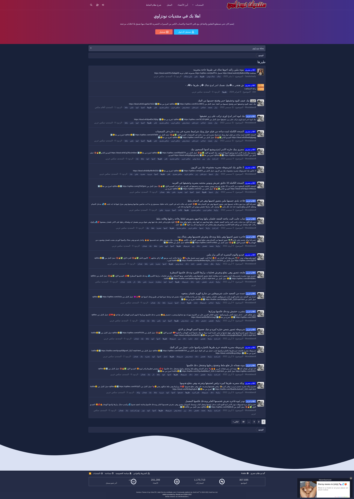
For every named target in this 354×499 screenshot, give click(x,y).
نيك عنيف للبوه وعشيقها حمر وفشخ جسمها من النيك (226, 100)
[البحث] (91, 5)
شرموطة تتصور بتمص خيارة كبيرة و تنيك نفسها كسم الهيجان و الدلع (216, 329)
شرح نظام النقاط (153, 5)
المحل (169, 5)
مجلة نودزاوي (258, 48)
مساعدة (108, 473)
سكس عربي (159, 76)
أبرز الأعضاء (183, 5)
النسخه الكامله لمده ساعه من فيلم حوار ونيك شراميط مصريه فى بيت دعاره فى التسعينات (205, 131)
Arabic (244, 473)
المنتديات (199, 5)
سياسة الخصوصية (122, 473)
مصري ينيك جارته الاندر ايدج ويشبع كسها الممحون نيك (223, 149)
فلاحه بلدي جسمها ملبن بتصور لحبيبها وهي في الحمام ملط (221, 200)
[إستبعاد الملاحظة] (91, 48)
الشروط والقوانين (140, 473)
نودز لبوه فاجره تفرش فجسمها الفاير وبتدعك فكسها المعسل (220, 401)
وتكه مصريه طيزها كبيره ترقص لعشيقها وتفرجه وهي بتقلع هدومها (217, 383)
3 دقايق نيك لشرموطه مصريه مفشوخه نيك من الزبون (223, 167)
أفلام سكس (100, 107)
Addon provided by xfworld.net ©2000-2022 (177, 494)
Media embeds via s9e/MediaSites (176, 496)
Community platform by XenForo (197, 492)
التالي (236, 422)
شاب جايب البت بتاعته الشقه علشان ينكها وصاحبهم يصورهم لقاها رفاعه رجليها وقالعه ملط (205, 218)
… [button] (249, 422)
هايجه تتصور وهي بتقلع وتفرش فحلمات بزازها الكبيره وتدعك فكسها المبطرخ (212, 272)
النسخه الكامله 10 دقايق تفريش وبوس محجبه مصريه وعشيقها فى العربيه (213, 183)
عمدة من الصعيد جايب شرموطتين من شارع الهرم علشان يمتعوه (218, 293)
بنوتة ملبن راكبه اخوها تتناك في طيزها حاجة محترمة (224, 69)
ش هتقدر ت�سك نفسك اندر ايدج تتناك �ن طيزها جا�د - (220, 85)
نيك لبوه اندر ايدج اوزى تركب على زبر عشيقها (227, 116)
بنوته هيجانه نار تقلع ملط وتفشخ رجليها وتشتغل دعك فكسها (221, 365)
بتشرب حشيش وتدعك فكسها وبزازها (232, 311)
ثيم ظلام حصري (257, 473)
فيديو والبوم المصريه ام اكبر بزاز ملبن (231, 254)
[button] (193, 5)
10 (243, 422)
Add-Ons (161, 492)
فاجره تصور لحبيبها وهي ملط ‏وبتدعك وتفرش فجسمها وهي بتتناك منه (216, 236)
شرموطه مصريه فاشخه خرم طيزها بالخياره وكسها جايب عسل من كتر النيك (212, 347)
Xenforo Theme (146, 492)
